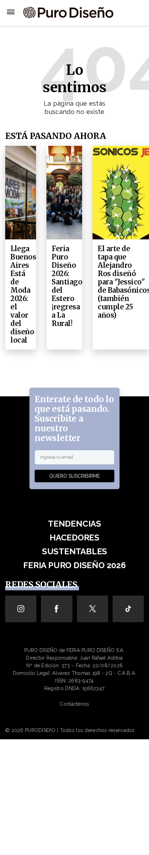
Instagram (21, 609)
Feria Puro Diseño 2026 (74, 565)
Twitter (92, 609)
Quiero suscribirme (74, 476)
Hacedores (74, 537)
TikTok (128, 609)
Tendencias (74, 524)
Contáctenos (74, 704)
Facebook (56, 609)
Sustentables (74, 551)
